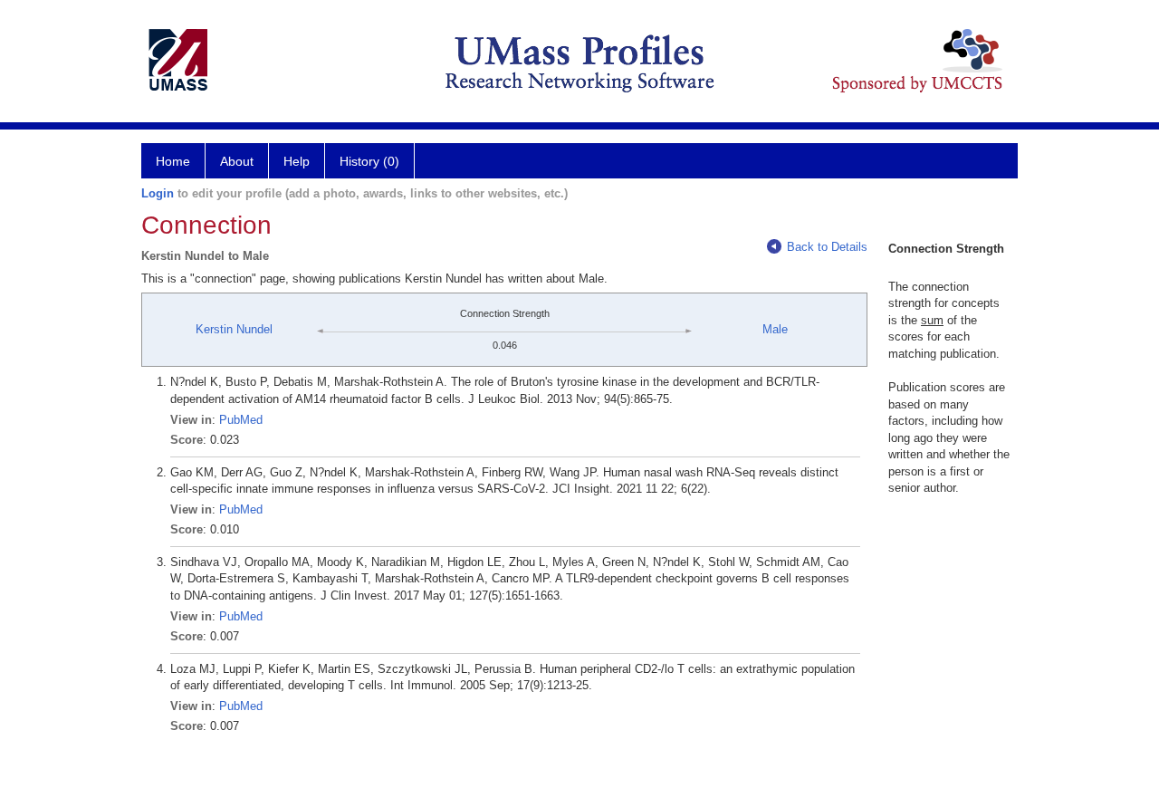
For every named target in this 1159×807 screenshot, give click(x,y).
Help (296, 161)
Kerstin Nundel (234, 329)
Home (173, 161)
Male (775, 329)
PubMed (241, 420)
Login (157, 193)
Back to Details (827, 247)
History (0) (369, 161)
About (237, 161)
